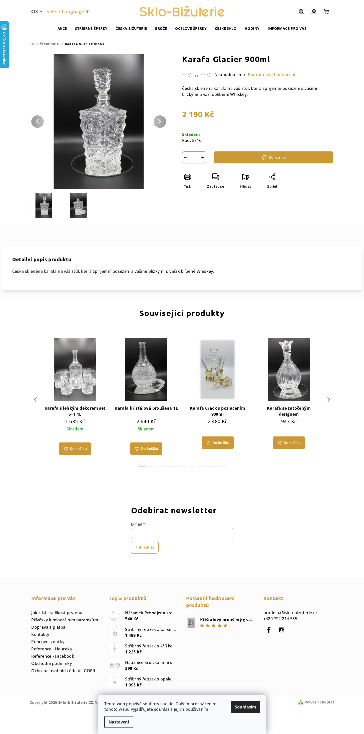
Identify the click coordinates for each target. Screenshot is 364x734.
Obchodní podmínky (51, 663)
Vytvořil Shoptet (319, 702)
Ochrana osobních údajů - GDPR (63, 670)
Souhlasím (245, 707)
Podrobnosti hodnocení (271, 74)
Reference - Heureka (51, 649)
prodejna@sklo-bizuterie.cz (290, 612)
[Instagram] (281, 630)
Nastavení (119, 722)
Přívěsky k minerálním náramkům (64, 620)
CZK (34, 11)
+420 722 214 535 (280, 618)
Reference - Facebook (52, 656)
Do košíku (277, 157)
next (329, 400)
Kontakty (40, 634)
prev (35, 400)
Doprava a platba (48, 627)
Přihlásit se (144, 547)
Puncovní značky (47, 641)
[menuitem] (62, 28)
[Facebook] (269, 630)
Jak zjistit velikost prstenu (56, 612)
